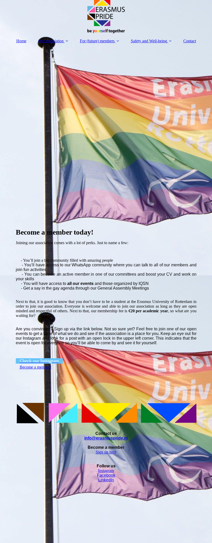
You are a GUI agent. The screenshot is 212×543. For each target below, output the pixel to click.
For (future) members (97, 41)
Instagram (106, 470)
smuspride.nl (115, 438)
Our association (51, 41)
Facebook (106, 475)
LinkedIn (106, 480)
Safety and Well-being (149, 41)
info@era (93, 438)
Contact (189, 41)
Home (21, 41)
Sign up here (106, 452)
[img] (106, 17)
